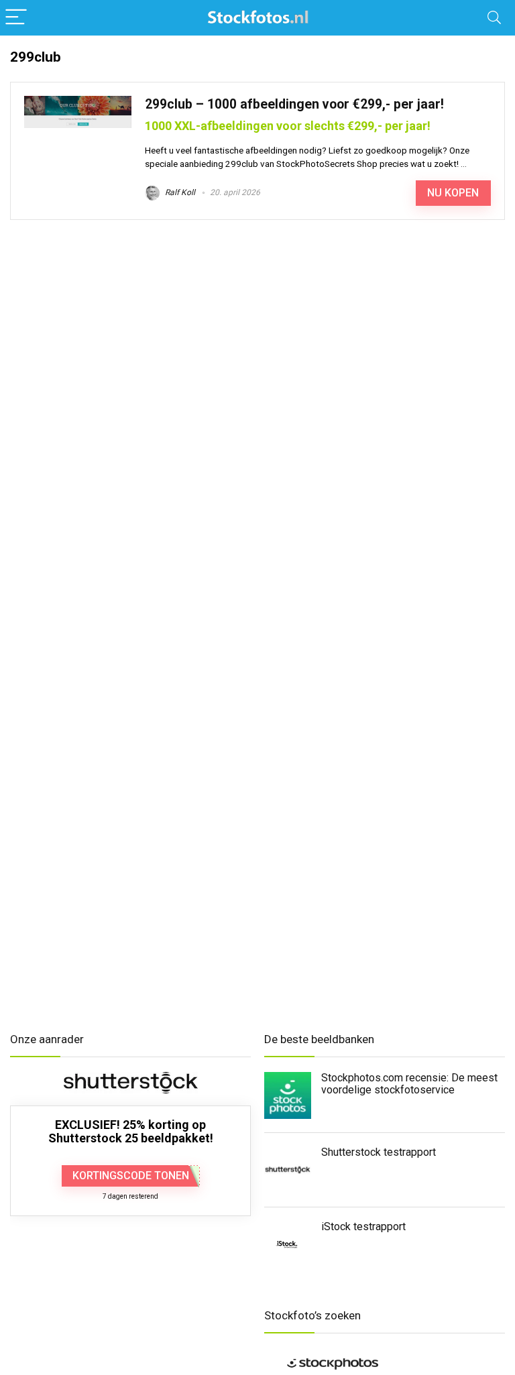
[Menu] (16, 18)
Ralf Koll (179, 192)
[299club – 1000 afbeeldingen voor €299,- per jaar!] (77, 102)
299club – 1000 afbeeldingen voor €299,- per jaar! (294, 104)
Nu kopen (453, 192)
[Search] (494, 18)
